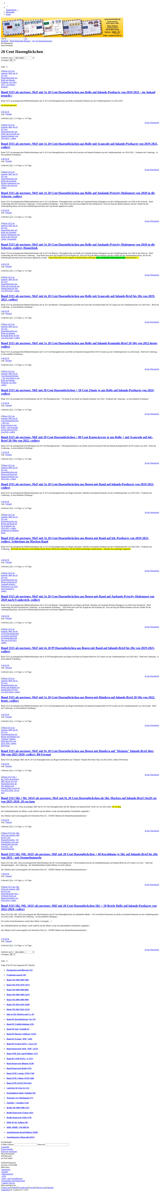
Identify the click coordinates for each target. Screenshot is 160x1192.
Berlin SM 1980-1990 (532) (18, 1108)
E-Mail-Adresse (7, 1144)
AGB (3, 1176)
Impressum (6, 1169)
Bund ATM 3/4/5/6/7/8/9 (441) (19, 1083)
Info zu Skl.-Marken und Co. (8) (20, 1014)
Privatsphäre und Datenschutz (13, 1181)
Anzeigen (5, 60)
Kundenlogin (12, 10)
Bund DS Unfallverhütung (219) (20, 1024)
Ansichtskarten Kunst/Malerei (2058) (22, 1132)
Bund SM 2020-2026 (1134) (18, 1009)
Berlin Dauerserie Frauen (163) (20, 1113)
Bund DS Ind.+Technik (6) (18, 1029)
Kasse (8, 14)
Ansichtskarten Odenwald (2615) (20, 1137)
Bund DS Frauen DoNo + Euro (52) (22, 1044)
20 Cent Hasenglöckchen (42, 41)
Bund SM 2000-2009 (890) (18, 1000)
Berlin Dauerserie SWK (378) (19, 1118)
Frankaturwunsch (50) (16, 975)
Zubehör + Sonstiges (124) (18, 1103)
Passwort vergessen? (9, 1151)
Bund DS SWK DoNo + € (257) (20, 1059)
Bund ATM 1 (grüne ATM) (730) (20, 1073)
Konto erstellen (7, 1149)
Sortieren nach (7, 58)
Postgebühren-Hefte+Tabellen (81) (21, 1093)
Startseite (4, 41)
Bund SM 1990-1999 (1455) (18, 995)
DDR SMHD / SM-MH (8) (18, 1127)
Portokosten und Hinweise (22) (20, 970)
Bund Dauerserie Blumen (20, 41)
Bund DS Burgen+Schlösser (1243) (21, 1034)
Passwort (41, 1144)
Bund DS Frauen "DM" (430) (19, 1039)
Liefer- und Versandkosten (12, 1178)
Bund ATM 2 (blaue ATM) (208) (20, 1078)
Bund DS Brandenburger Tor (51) (21, 1019)
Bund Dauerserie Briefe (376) (19, 1068)
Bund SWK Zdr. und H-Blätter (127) (22, 1054)
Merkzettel (10, 12)
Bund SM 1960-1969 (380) (18, 980)
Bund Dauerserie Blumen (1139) (20, 1063)
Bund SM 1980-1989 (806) (18, 990)
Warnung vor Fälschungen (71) (20, 1098)
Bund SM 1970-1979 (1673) (18, 985)
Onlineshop (5, 1190)
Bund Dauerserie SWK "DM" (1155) (22, 1049)
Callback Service (8, 1183)
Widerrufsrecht (7, 1174)
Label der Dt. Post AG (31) (18, 1088)
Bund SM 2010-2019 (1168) (18, 1004)
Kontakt (5, 1172)
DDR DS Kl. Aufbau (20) (17, 1122)
